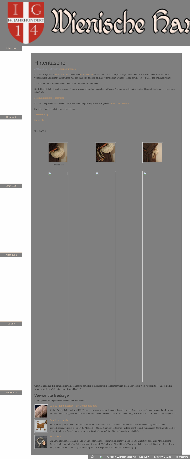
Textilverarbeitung (68, 69)
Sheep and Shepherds (120, 103)
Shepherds (39, 120)
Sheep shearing (41, 114)
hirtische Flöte (86, 74)
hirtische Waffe (61, 74)
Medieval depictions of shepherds (49, 98)
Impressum (182, 456)
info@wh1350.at (162, 456)
